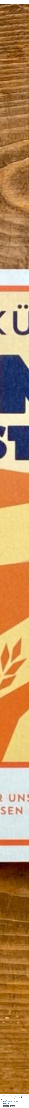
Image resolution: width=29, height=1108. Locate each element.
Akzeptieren (6, 1106)
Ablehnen (13, 1106)
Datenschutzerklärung (7, 1101)
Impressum (16, 1101)
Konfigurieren (6, 1103)
